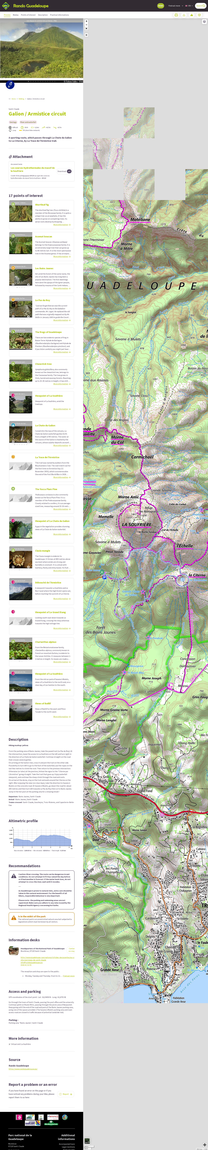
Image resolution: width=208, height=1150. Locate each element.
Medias (16, 15)
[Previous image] (4, 51)
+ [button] (86, 21)
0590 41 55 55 (26, 965)
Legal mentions (68, 1147)
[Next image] (79, 51)
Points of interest (28, 15)
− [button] (86, 24)
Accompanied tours (67, 1144)
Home (14, 99)
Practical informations (59, 15)
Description (43, 15)
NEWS (160, 5)
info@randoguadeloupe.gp (32, 962)
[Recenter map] (86, 35)
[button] (86, 28)
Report (66, 1094)
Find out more (174, 5)
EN (189, 5)
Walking (21, 99)
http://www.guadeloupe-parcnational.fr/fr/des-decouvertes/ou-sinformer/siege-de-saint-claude (47, 958)
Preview (7, 15)
